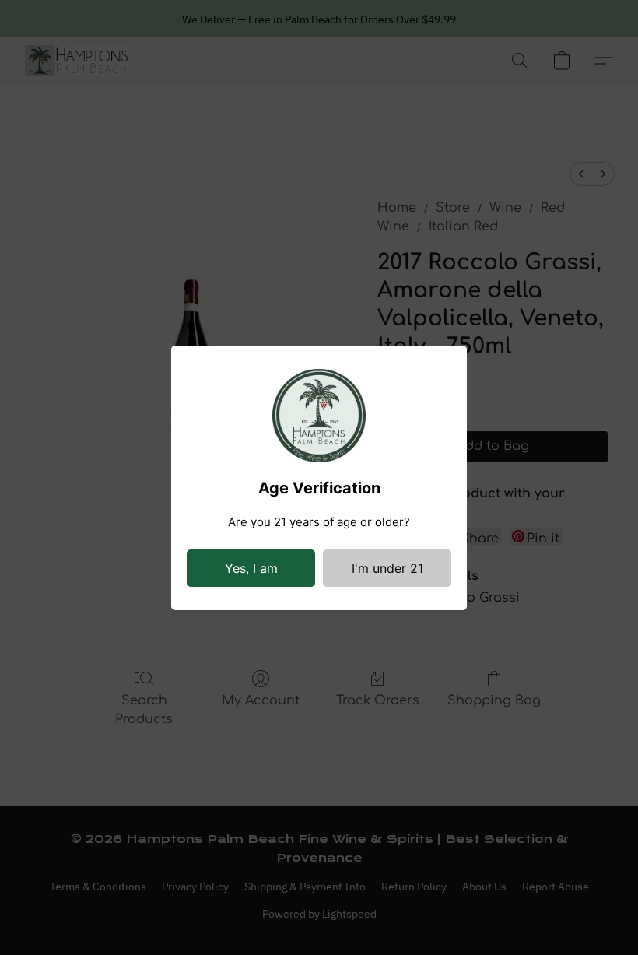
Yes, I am (251, 568)
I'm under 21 (387, 568)
